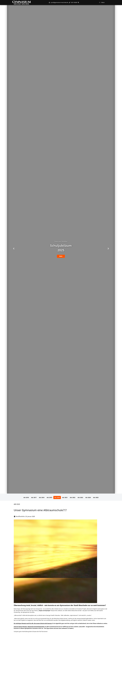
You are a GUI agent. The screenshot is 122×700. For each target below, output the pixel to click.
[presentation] (13, 248)
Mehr (60, 256)
